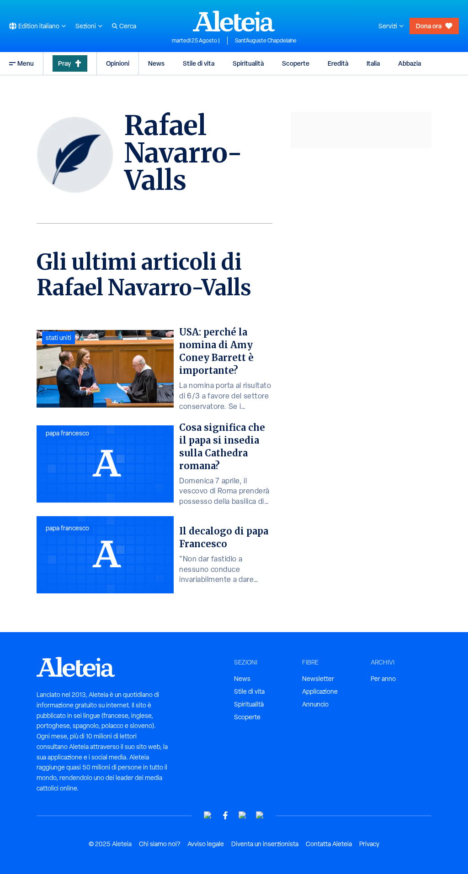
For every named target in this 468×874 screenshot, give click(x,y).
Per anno (383, 679)
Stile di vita (198, 63)
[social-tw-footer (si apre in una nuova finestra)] (243, 815)
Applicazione (320, 691)
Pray (64, 63)
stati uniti (58, 338)
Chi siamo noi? (159, 844)
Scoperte (295, 63)
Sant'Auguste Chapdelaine (266, 40)
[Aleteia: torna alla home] (234, 21)
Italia (373, 63)
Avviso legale (205, 844)
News (156, 63)
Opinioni (117, 63)
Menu (25, 63)
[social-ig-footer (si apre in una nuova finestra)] (260, 815)
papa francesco (67, 433)
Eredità (338, 63)
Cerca (127, 26)
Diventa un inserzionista (264, 844)
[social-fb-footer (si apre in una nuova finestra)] (225, 815)
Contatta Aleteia (329, 844)
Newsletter (318, 679)
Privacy (369, 844)
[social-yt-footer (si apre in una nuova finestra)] (208, 815)
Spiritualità (248, 63)
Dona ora (428, 25)
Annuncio (315, 704)
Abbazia (409, 63)
